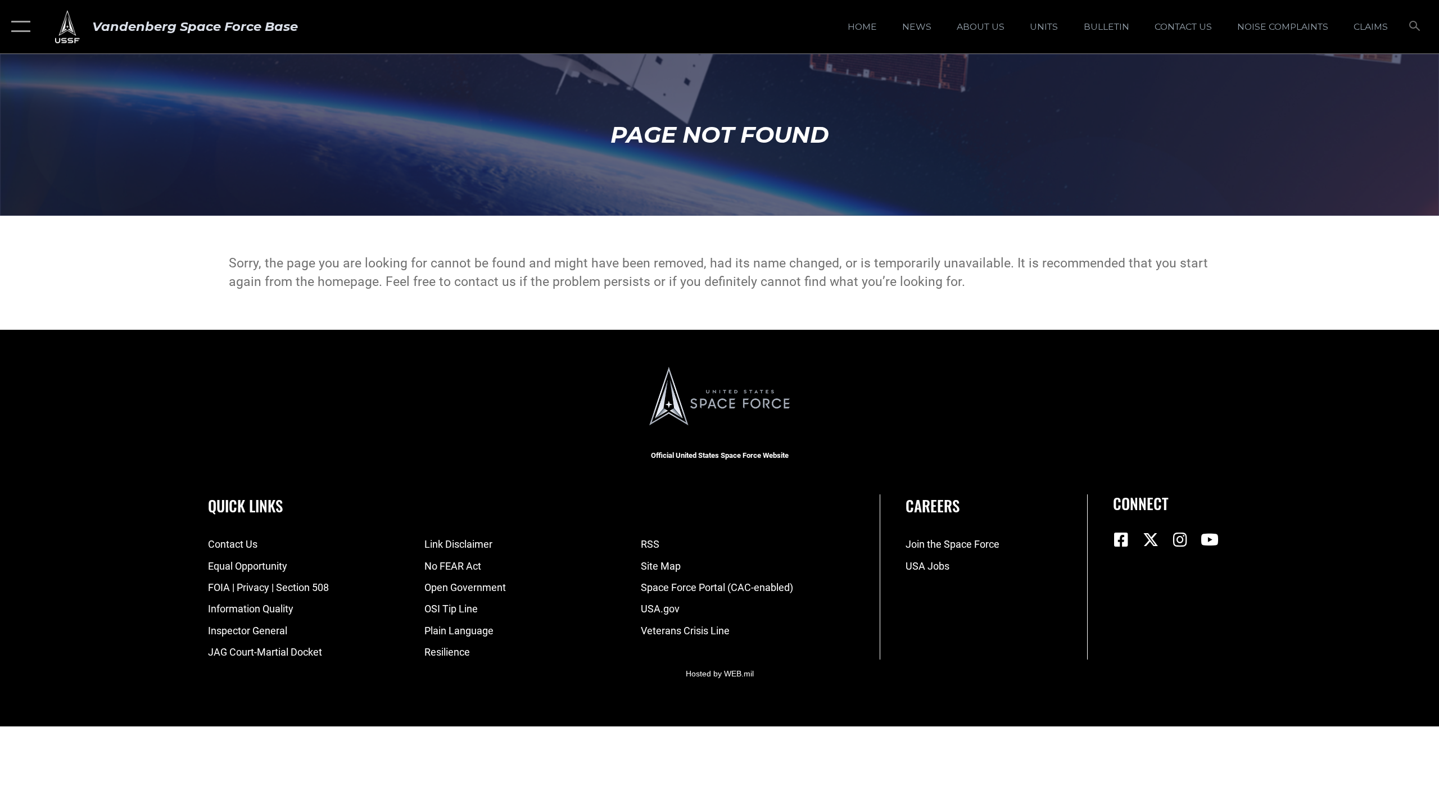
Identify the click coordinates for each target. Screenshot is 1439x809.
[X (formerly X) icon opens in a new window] (1150, 539)
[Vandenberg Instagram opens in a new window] (1180, 539)
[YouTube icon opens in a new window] (1209, 539)
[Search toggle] (1415, 27)
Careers (933, 505)
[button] (18, 26)
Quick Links (245, 505)
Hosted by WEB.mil (720, 673)
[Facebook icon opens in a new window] (1121, 539)
